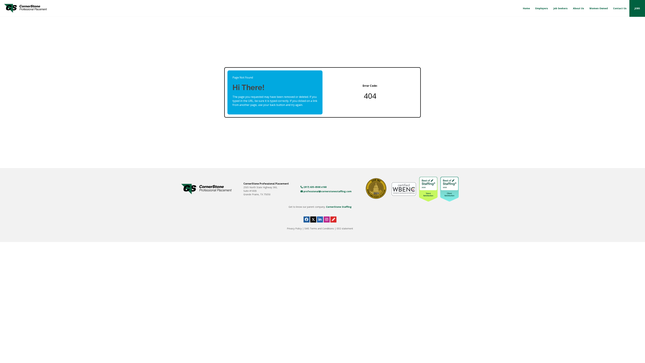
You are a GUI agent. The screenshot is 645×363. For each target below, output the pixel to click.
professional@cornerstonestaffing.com (327, 191)
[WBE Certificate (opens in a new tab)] (403, 188)
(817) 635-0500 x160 (315, 187)
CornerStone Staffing (339, 206)
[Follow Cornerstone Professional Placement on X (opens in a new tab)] (313, 219)
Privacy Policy (294, 228)
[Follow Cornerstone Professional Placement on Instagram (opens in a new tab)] (327, 219)
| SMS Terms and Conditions (318, 228)
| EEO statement (344, 228)
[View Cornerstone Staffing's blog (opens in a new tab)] (333, 219)
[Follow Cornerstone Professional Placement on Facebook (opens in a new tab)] (307, 219)
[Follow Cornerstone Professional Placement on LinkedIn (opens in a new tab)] (320, 219)
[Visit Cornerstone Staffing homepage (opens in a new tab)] (206, 189)
